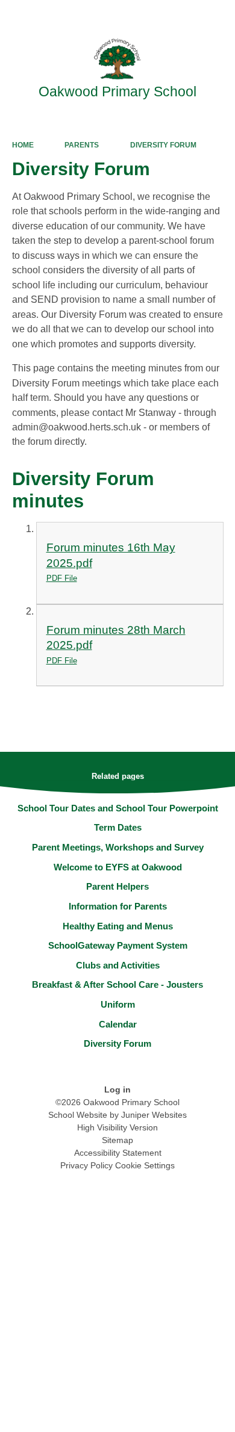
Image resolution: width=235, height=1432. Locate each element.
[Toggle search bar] (189, 15)
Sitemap (117, 1140)
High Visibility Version (117, 1127)
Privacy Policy (86, 1165)
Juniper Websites (154, 1115)
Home (23, 145)
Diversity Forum (163, 145)
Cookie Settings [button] (145, 1165)
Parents (81, 145)
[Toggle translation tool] (158, 15)
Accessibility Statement (117, 1153)
